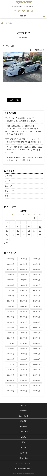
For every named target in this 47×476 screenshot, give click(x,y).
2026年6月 (36, 259)
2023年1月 (23, 285)
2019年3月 (23, 354)
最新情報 (23, 411)
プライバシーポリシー (23, 463)
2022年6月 (23, 296)
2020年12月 (23, 322)
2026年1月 (23, 269)
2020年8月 (23, 327)
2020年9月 (10, 327)
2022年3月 (10, 301)
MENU (23, 16)
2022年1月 (36, 301)
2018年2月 (36, 375)
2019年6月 (36, 348)
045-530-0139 (32, 11)
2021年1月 (10, 322)
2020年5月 (23, 333)
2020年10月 (36, 322)
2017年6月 (23, 391)
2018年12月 (23, 359)
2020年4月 (36, 333)
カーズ (7, 181)
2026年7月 (23, 259)
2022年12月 (36, 285)
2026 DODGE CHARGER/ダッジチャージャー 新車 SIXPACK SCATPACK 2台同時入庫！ (23, 140)
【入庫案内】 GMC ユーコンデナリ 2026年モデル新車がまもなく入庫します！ (23, 158)
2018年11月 (36, 359)
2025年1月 (23, 274)
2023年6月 (36, 280)
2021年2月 (36, 317)
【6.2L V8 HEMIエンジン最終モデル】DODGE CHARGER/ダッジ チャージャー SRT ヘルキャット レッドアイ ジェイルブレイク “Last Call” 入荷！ (23, 130)
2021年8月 (10, 311)
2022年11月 (10, 290)
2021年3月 (23, 317)
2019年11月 (23, 343)
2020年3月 (10, 338)
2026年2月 (10, 269)
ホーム (23, 405)
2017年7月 (10, 391)
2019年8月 (23, 348)
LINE (23, 11)
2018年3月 (23, 375)
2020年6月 (10, 333)
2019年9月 (10, 348)
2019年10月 (36, 343)
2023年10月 (23, 280)
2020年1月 (36, 338)
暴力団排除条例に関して (23, 469)
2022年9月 (36, 290)
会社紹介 (23, 437)
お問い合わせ (28, 11)
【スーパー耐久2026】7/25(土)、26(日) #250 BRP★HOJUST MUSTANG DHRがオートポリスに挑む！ (23, 150)
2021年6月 (36, 311)
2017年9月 (23, 385)
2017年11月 (36, 380)
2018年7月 (10, 369)
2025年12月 (36, 269)
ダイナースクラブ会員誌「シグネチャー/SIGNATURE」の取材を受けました (20, 119)
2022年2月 (23, 301)
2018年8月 (36, 364)
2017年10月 (10, 385)
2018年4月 (10, 375)
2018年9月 (23, 364)
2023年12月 (10, 280)
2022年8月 (10, 296)
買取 (23, 442)
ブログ (7, 196)
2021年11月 (23, 306)
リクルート (23, 453)
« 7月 (6, 243)
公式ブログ (23, 447)
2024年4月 (36, 274)
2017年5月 (36, 391)
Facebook (15, 11)
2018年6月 (23, 369)
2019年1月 (10, 359)
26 (18, 235)
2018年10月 (10, 364)
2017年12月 (23, 380)
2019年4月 (10, 354)
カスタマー (9, 176)
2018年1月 (10, 380)
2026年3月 (36, 264)
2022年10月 (23, 290)
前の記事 (15, 100)
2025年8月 (10, 274)
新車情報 (23, 421)
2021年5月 (10, 317)
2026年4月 (23, 264)
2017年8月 (36, 385)
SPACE (23, 2)
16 (40, 227)
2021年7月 (23, 311)
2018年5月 (36, 369)
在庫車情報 (23, 426)
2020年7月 (36, 327)
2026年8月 (10, 259)
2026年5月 (10, 264)
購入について (23, 416)
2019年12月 (10, 343)
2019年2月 (36, 354)
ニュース (8, 186)
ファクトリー (10, 191)
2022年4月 (36, 296)
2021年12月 (10, 306)
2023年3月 (10, 285)
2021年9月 (36, 306)
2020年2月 (23, 338)
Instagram (19, 11)
